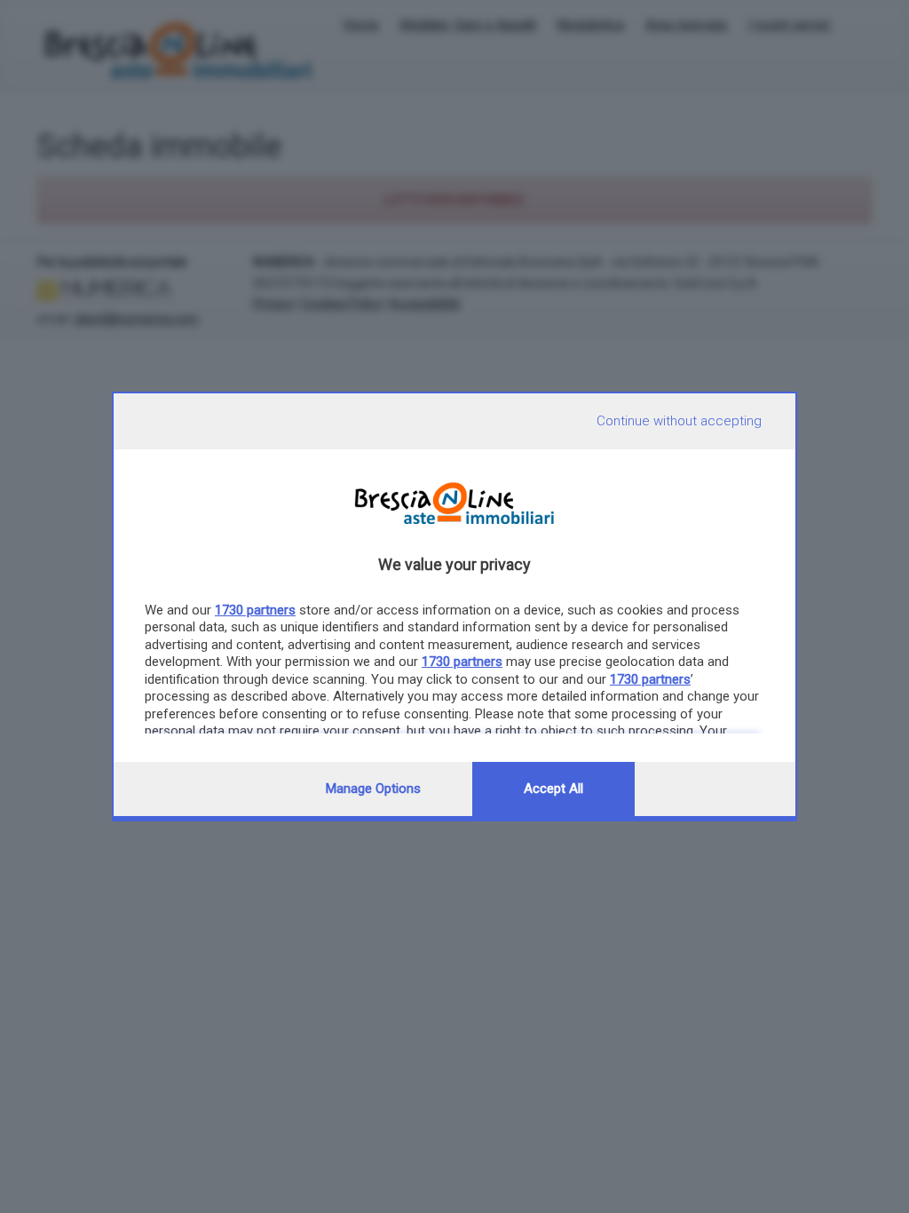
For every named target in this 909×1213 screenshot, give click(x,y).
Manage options (373, 789)
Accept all (553, 789)
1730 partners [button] (255, 610)
